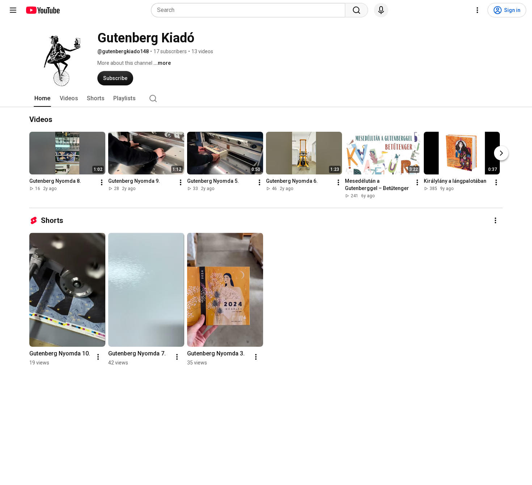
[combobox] (250, 10)
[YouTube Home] (42, 10)
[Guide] (13, 10)
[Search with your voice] (381, 10)
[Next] (501, 153)
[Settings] (477, 10)
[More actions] (101, 182)
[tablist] (266, 98)
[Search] (356, 10)
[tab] (42, 98)
